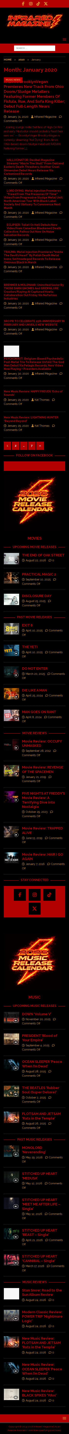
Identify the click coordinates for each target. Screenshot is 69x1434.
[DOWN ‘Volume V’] (11, 1017)
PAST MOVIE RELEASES (34, 617)
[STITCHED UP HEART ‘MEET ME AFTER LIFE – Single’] (11, 1203)
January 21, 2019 (36, 777)
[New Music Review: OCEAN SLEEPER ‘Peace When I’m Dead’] (11, 1368)
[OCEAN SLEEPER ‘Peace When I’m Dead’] (11, 1065)
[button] (63, 39)
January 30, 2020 (18, 178)
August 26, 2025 (36, 1123)
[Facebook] (23, 4)
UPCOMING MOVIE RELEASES (34, 547)
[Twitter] (45, 4)
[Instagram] (30, 4)
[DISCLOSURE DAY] (11, 599)
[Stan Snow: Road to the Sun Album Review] (11, 1293)
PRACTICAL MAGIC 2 (39, 574)
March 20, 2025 (35, 673)
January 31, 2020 (17, 116)
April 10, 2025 (34, 630)
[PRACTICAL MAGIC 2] (11, 577)
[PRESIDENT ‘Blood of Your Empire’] (11, 1039)
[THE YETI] (11, 650)
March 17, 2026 (35, 1266)
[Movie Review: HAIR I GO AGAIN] (11, 858)
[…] (26, 148)
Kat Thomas (42, 399)
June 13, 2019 (34, 838)
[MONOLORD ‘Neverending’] (11, 1151)
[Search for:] (34, 47)
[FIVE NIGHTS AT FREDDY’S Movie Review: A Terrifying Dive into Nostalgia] (11, 797)
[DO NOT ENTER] (11, 672)
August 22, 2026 (36, 560)
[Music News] (11, 351)
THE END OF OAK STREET (43, 555)
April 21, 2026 (34, 1240)
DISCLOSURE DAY (36, 596)
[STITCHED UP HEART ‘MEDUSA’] (11, 1177)
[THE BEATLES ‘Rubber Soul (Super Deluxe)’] (11, 1091)
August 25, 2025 (35, 601)
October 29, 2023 (37, 811)
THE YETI (30, 647)
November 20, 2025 (38, 1019)
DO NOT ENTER (35, 668)
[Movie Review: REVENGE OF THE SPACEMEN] (11, 770)
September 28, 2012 (38, 750)
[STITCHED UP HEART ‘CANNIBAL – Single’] (11, 1259)
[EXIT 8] (11, 628)
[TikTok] (38, 4)
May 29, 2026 (34, 1157)
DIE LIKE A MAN (34, 690)
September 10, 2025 (38, 579)
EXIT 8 (27, 625)
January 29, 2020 (18, 399)
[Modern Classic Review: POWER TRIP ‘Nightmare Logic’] (11, 1315)
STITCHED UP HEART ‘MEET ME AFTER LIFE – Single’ (41, 1204)
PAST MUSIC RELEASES (34, 1139)
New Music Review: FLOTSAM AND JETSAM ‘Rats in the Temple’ (41, 1342)
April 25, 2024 (34, 695)
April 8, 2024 (34, 717)
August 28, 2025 (36, 1071)
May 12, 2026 (34, 1183)
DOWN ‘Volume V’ (36, 1014)
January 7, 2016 (35, 864)
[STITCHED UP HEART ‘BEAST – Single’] (11, 1234)
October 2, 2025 (36, 1097)
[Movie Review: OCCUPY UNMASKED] (11, 744)
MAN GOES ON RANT (39, 712)
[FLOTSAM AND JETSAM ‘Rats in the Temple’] (11, 1117)
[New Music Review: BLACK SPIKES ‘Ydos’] (11, 1394)
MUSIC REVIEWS (34, 1282)
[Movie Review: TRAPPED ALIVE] (11, 831)
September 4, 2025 (37, 1045)
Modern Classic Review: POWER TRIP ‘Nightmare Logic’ (42, 1316)
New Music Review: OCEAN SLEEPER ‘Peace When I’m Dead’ (42, 1369)
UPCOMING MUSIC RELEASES (34, 1006)
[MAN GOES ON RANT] (11, 715)
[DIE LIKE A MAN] (11, 693)
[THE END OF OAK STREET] (11, 558)
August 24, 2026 (36, 1299)
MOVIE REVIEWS (34, 733)
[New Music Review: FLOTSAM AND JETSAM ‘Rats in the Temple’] (11, 1342)
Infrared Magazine (45, 116)
